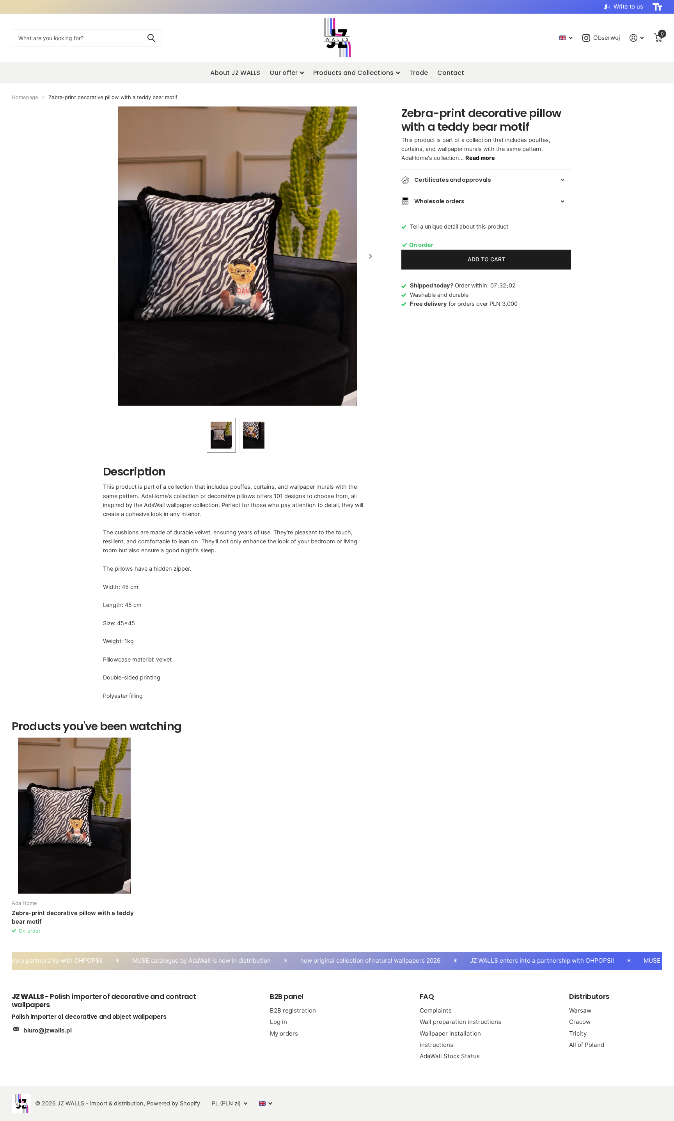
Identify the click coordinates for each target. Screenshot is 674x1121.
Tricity (578, 1033)
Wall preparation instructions (460, 1021)
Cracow (580, 1021)
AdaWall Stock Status (450, 1056)
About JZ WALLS (235, 72)
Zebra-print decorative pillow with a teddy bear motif (73, 917)
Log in (278, 1021)
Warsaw (580, 1010)
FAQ (427, 996)
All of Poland (586, 1044)
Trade (418, 72)
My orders (284, 1033)
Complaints (436, 1010)
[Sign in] (637, 38)
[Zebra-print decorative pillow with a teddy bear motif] (74, 816)
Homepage (25, 97)
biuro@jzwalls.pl (47, 1030)
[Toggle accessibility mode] (657, 7)
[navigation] (370, 256)
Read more (480, 157)
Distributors (589, 996)
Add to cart (486, 259)
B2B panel (286, 996)
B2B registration (293, 1010)
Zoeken (151, 38)
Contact (450, 72)
